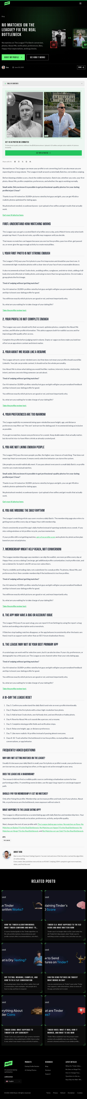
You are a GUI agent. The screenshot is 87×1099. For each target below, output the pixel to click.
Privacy (55, 1093)
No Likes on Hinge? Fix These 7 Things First (73, 1069)
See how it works (37, 57)
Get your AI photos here (13, 215)
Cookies (80, 1093)
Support (48, 1074)
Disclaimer (71, 1093)
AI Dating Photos (30, 1070)
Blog (3, 16)
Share (80, 67)
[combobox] (12, 1081)
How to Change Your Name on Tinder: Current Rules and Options (74, 1073)
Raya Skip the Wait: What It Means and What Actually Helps (74, 1080)
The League (7, 840)
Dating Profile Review (32, 1066)
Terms (48, 1093)
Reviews (48, 1070)
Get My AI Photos (42, 153)
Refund (62, 1093)
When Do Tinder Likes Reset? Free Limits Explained (73, 1066)
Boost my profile (11, 57)
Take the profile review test (14, 310)
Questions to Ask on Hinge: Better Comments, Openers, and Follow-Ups (74, 1076)
